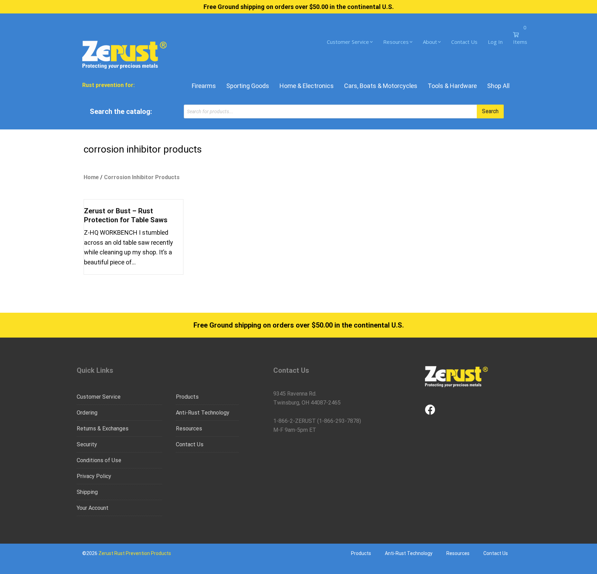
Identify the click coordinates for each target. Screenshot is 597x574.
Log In (495, 41)
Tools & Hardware (452, 85)
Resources (396, 41)
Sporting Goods (247, 85)
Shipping (87, 492)
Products (187, 396)
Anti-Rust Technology (202, 412)
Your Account (92, 508)
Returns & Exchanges (103, 428)
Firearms (204, 85)
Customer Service (348, 41)
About (430, 41)
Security (87, 444)
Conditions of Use (99, 460)
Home (91, 177)
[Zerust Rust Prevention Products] (124, 54)
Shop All (498, 85)
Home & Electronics (306, 85)
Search (490, 111)
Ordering (87, 412)
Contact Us (464, 41)
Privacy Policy (94, 476)
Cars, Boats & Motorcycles (380, 85)
